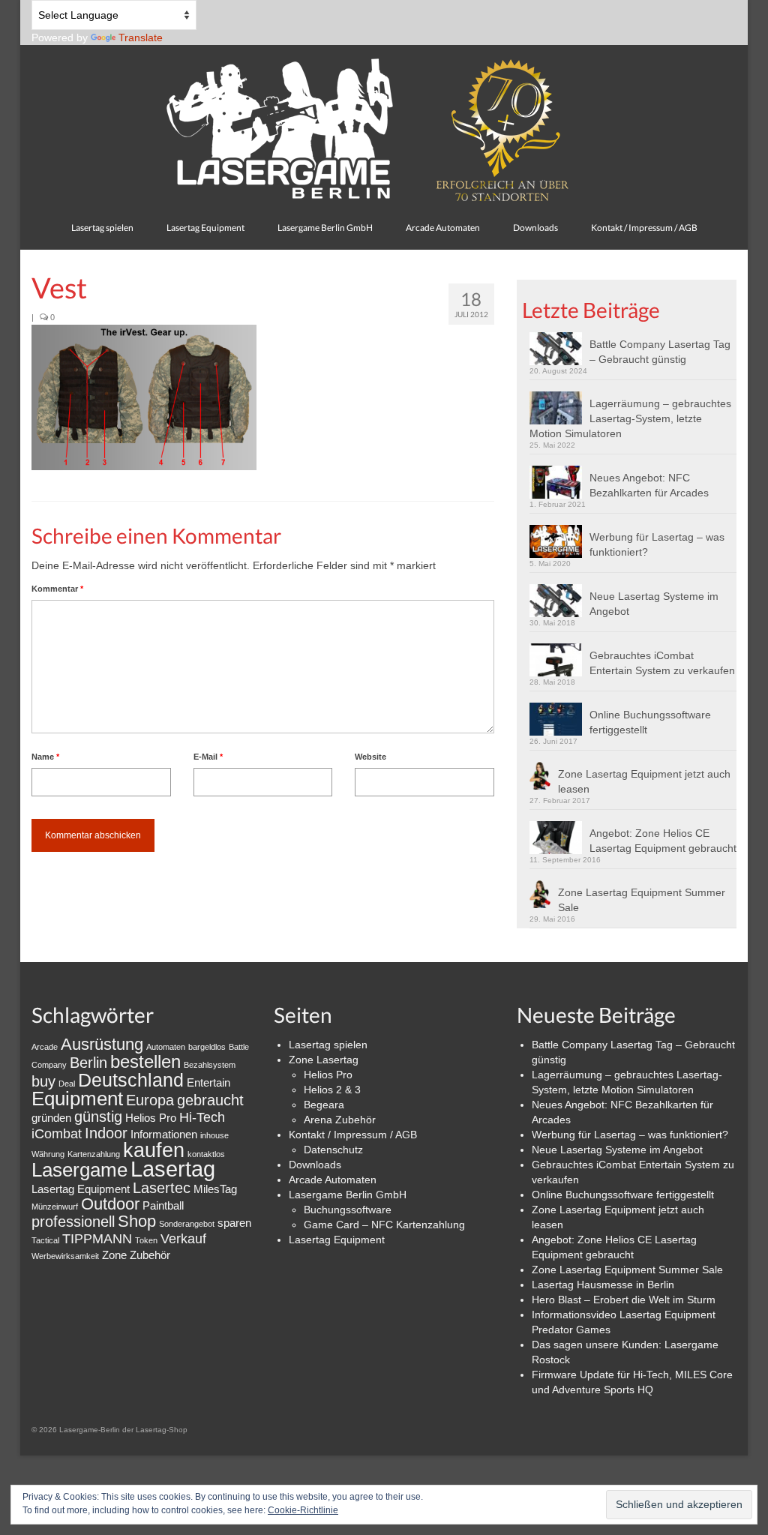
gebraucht (210, 1100)
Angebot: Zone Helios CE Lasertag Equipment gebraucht (663, 840)
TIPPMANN (97, 1238)
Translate (140, 37)
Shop (137, 1221)
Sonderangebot (186, 1223)
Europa (150, 1100)
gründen (51, 1117)
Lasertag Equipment (81, 1189)
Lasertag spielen (328, 1045)
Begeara (324, 1105)
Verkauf (183, 1238)
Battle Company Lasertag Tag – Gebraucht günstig (660, 351)
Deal (66, 1083)
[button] (144, 397)
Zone (114, 1255)
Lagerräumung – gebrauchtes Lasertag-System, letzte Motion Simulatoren (630, 418)
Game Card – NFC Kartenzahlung (384, 1225)
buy (44, 1081)
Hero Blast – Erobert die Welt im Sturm (624, 1300)
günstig (98, 1116)
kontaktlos (206, 1154)
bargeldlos (207, 1046)
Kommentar (57, 588)
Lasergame (80, 1170)
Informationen (163, 1134)
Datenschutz (333, 1150)
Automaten (165, 1046)
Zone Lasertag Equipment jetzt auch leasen (644, 781)
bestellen (145, 1061)
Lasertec (161, 1188)
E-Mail (208, 756)
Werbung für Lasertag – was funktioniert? (657, 544)
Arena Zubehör (340, 1120)
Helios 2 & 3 (332, 1090)
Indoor (106, 1133)
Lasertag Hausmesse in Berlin (603, 1285)
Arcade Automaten (332, 1180)
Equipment (77, 1098)
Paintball (163, 1205)
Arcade (45, 1046)
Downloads (315, 1165)
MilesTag (215, 1189)
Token (146, 1240)
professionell (73, 1221)
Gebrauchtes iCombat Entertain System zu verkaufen (662, 662)
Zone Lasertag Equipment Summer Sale (641, 899)
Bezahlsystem (210, 1064)
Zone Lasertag (323, 1060)
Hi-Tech (202, 1117)
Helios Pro (150, 1117)
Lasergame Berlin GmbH (347, 1195)
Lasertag (172, 1168)
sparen (234, 1222)
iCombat (57, 1133)
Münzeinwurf (55, 1206)
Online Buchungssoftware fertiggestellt (650, 722)
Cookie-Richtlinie (303, 1510)
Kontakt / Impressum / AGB (353, 1135)
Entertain (208, 1082)
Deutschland (131, 1079)
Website (370, 756)
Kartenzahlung (94, 1154)
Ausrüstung (102, 1044)
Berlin (88, 1062)
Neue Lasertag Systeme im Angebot (654, 603)
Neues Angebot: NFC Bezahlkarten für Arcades (649, 485)
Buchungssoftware (348, 1210)
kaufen (153, 1150)
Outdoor (110, 1204)
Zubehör (150, 1255)
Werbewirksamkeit (65, 1256)
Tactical (45, 1240)
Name (45, 756)
